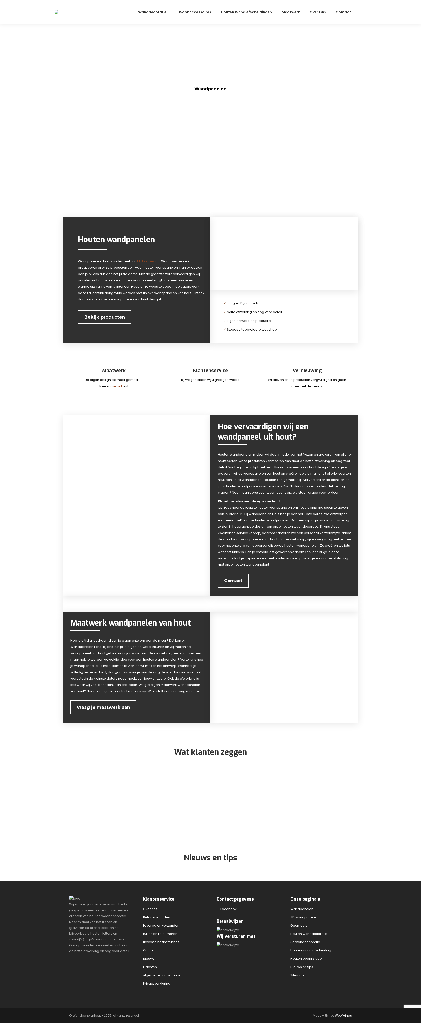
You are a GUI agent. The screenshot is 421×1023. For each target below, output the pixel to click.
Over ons (150, 909)
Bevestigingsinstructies (161, 942)
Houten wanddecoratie (308, 933)
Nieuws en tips (301, 967)
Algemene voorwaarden (162, 975)
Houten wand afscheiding (310, 950)
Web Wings (343, 1016)
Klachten (150, 967)
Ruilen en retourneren (160, 933)
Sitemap (297, 975)
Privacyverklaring (156, 983)
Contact (149, 950)
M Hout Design (148, 261)
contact (116, 386)
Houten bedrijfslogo (306, 958)
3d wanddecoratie (305, 942)
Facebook (228, 909)
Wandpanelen (301, 909)
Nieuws (148, 958)
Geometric (298, 925)
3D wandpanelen (304, 917)
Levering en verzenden (161, 925)
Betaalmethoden (156, 917)
